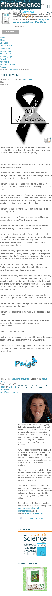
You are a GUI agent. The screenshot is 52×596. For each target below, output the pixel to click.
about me (16, 379)
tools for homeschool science (30, 508)
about (44, 379)
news (42, 513)
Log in (15, 392)
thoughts (25, 379)
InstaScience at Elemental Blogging (16, 1)
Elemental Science (31, 513)
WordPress (5, 392)
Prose (2, 387)
